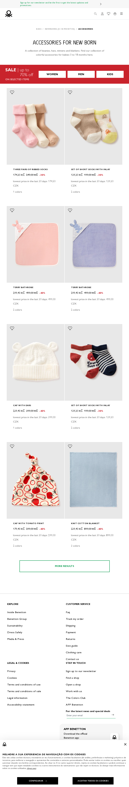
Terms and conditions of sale (24, 691)
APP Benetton (74, 704)
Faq (68, 612)
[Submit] (113, 714)
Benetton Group (17, 618)
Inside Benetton (16, 612)
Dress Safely (14, 632)
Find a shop (72, 677)
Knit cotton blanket (85, 523)
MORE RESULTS (64, 566)
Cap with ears (22, 405)
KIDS (110, 74)
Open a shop (73, 684)
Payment (71, 632)
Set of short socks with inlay (90, 169)
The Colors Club (76, 697)
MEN (81, 74)
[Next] (100, 4)
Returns (70, 639)
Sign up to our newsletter (81, 671)
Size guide (72, 645)
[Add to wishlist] (12, 92)
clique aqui (31, 768)
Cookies (12, 677)
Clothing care (74, 652)
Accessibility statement (21, 704)
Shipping (70, 625)
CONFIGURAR (36, 781)
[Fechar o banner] (125, 744)
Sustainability (15, 625)
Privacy (11, 671)
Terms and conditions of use (24, 684)
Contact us (72, 659)
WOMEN (52, 74)
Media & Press (15, 639)
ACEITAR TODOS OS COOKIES (93, 781)
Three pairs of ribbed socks (30, 169)
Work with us (74, 691)
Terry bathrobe (23, 287)
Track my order (75, 618)
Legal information (17, 697)
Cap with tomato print (28, 523)
